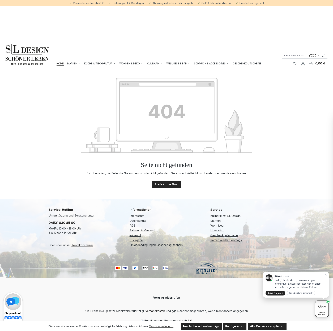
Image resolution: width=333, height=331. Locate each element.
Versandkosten (155, 311)
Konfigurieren (234, 326)
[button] (296, 285)
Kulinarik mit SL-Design (225, 216)
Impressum (137, 216)
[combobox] (301, 55)
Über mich (217, 230)
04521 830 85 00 (62, 222)
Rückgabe (136, 240)
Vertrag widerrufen (166, 297)
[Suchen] (323, 55)
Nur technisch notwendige (201, 326)
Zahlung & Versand (142, 230)
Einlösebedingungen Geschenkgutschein (156, 245)
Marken (215, 220)
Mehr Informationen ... (161, 326)
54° (190, 320)
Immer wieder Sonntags (226, 240)
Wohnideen (217, 225)
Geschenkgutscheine (224, 235)
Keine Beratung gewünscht (301, 293)
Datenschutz (138, 220)
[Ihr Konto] (303, 63)
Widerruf (135, 235)
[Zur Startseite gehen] (27, 54)
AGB (132, 225)
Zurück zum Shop (166, 184)
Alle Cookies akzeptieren (267, 326)
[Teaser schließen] (326, 275)
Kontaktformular (82, 245)
